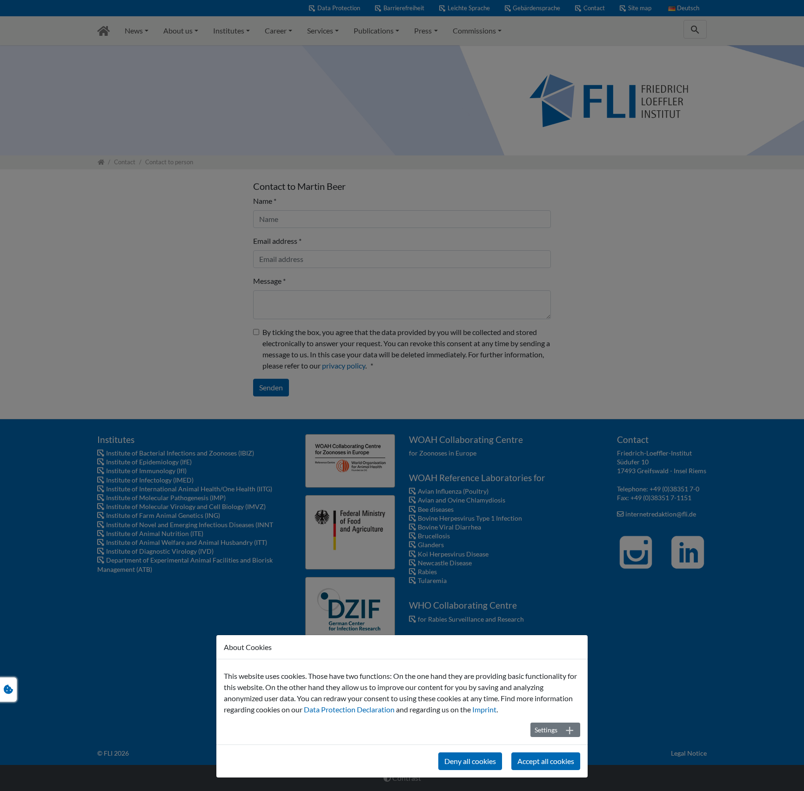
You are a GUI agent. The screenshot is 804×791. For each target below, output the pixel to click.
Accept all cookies (545, 761)
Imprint (484, 709)
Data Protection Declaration (349, 709)
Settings (546, 730)
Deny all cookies (470, 761)
